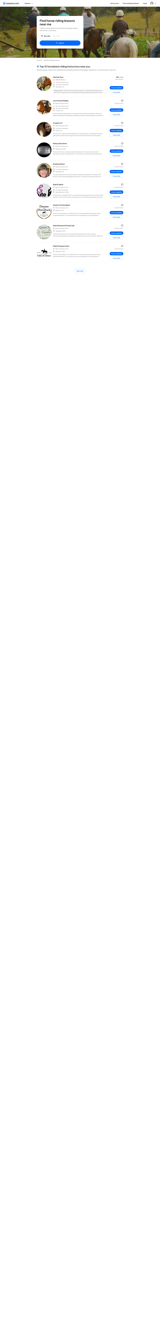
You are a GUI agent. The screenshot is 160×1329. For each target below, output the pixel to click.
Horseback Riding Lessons (51, 60)
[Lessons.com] (11, 3)
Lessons (39, 60)
